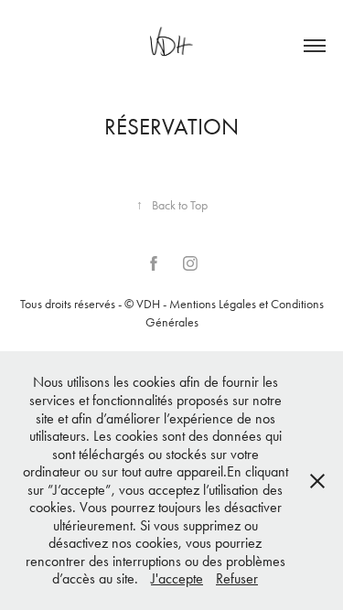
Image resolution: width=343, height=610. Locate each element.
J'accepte (177, 578)
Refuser (237, 578)
